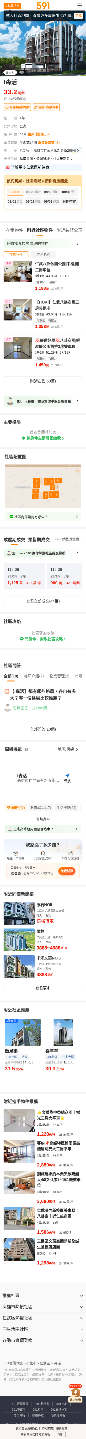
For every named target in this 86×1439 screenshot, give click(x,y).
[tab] (16, 254)
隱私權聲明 (58, 1415)
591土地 (61, 1404)
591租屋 (38, 1409)
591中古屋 (19, 1409)
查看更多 (43, 988)
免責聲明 (19, 1415)
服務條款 (38, 1415)
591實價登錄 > (15, 1363)
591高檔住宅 (59, 1409)
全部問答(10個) (43, 729)
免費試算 (67, 871)
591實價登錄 (20, 1404)
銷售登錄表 (70, 539)
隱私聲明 (44, 1434)
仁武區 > (46, 1363)
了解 (78, 16)
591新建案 (42, 1404)
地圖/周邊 (66, 749)
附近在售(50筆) (43, 381)
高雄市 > (32, 1363)
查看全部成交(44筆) (43, 601)
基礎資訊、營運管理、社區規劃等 (45, 158)
